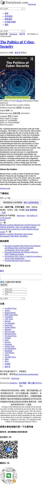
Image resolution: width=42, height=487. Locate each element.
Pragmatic (8, 344)
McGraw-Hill (10, 332)
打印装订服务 (10, 22)
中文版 (7, 364)
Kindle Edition (10, 327)
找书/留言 (9, 16)
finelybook (32, 4)
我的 (6, 25)
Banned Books (10, 313)
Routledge (8, 351)
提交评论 (4, 285)
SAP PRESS (9, 353)
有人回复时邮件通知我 (11, 282)
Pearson (7, 342)
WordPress (13, 383)
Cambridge (9, 317)
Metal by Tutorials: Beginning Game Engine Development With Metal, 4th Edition (16, 235)
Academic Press (10, 308)
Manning (8, 330)
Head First (8, 325)
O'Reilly (8, 338)
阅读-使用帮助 (31, 210)
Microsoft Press (10, 334)
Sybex (7, 355)
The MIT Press (10, 357)
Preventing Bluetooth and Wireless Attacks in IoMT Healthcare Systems (21, 253)
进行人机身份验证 (31, 202)
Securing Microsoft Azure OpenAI (17, 261)
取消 (2, 271)
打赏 (3, 213)
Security (19, 101)
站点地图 (22, 383)
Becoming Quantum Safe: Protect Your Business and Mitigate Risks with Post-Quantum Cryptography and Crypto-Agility (22, 248)
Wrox (7, 361)
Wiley (7, 359)
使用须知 (8, 19)
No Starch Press (10, 336)
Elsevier (8, 321)
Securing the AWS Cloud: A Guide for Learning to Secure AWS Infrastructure (23, 257)
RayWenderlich (10, 349)
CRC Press (9, 319)
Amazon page (5, 188)
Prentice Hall (9, 346)
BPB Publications (11, 315)
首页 (6, 13)
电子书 (22, 34)
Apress (7, 310)
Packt (7, 340)
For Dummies (10, 323)
